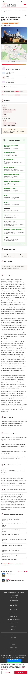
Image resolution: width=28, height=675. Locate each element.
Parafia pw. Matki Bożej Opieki (9, 560)
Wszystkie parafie (22, 571)
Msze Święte (13, 616)
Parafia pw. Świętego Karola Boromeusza (12, 546)
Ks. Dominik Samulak (14, 91)
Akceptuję (20, 672)
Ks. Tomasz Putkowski (14, 95)
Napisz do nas (13, 640)
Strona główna (4, 10)
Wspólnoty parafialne (14, 140)
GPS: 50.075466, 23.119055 (14, 61)
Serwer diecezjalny (13, 647)
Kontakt (13, 634)
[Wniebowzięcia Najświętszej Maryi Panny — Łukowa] (25, 15)
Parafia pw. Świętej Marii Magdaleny (10, 551)
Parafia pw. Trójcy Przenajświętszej (10, 555)
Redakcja (13, 644)
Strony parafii (13, 637)
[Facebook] (11, 605)
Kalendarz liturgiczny (13, 619)
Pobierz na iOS (14, 659)
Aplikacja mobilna (7, 655)
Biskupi (13, 626)
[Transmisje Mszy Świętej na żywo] (21, 1)
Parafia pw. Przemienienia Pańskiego (11, 530)
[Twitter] (14, 605)
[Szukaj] (18, 1)
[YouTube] (16, 605)
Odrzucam (7, 672)
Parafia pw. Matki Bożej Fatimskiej (10, 535)
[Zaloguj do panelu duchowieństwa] (24, 1)
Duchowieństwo (13, 623)
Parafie (9, 10)
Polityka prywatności (13, 650)
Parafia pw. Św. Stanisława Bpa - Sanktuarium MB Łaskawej (14, 541)
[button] (14, 50)
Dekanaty (13, 629)
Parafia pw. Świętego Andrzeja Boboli (11, 519)
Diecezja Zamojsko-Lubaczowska (8, 4)
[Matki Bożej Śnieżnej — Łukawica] (23, 15)
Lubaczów (14, 10)
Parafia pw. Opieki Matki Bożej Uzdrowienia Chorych (12, 525)
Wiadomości (13, 609)
